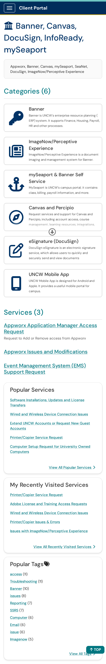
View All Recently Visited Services (62, 546)
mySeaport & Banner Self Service (56, 178)
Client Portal (33, 8)
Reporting (18, 603)
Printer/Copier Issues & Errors (35, 522)
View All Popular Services (70, 467)
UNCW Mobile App (49, 274)
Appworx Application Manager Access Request (50, 328)
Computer (18, 617)
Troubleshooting (23, 581)
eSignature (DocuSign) (53, 241)
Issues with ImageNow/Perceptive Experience (49, 531)
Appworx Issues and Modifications (45, 351)
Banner (36, 109)
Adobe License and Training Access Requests (48, 503)
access (16, 574)
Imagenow (18, 639)
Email (14, 624)
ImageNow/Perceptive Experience (53, 144)
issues (15, 595)
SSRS (14, 610)
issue (14, 632)
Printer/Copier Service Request (36, 437)
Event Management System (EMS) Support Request (45, 368)
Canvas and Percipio (51, 208)
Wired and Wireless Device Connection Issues (49, 414)
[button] (52, 232)
